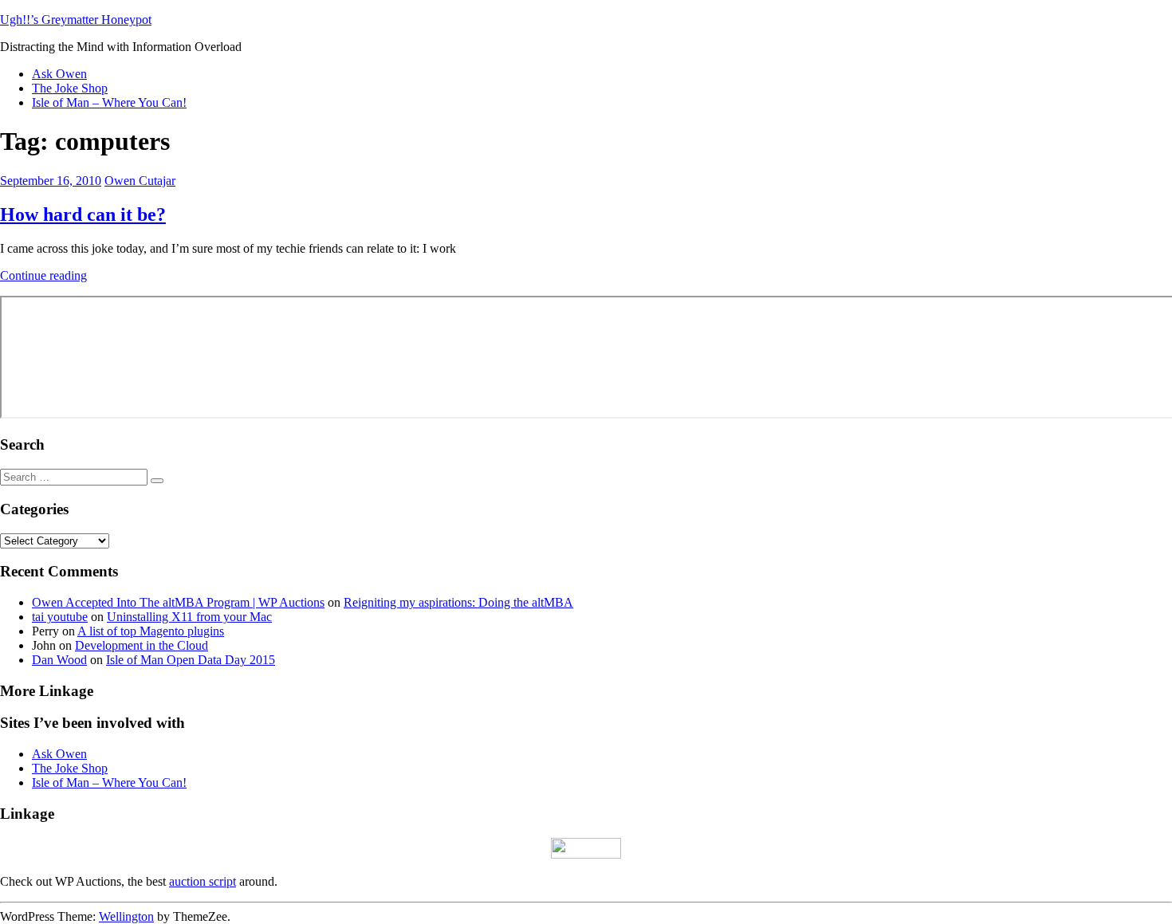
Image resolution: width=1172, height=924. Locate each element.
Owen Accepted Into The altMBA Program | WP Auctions (178, 602)
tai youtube (60, 616)
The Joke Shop (70, 88)
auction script (202, 881)
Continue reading (43, 275)
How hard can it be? (83, 214)
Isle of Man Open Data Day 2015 (190, 659)
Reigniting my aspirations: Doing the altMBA (458, 602)
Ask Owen (59, 74)
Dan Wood (59, 659)
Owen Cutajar (139, 180)
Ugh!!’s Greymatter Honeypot (75, 19)
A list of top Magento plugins (150, 631)
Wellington (126, 916)
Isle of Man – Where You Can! (109, 102)
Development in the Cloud (141, 645)
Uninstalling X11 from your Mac (189, 616)
